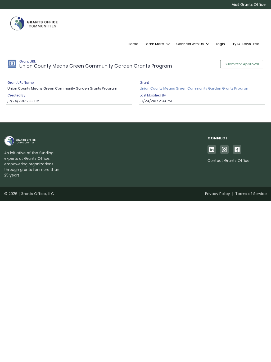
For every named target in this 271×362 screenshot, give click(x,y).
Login (220, 43)
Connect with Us (190, 43)
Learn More (154, 43)
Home (133, 43)
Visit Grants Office (249, 4)
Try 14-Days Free (245, 43)
